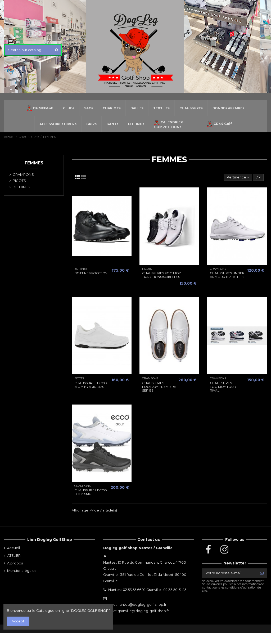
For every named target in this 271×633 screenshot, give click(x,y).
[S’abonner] (262, 573)
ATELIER (14, 555)
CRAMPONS (23, 174)
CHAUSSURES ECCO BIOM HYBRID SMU (90, 385)
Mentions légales (21, 570)
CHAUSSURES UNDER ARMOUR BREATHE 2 (227, 275)
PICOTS (19, 180)
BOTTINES (21, 187)
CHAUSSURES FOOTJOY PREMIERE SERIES (159, 387)
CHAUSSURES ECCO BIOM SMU (90, 492)
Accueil (13, 548)
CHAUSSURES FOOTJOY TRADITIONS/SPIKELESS (161, 275)
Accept (18, 621)
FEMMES (34, 162)
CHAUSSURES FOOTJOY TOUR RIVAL (223, 387)
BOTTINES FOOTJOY (90, 273)
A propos (15, 563)
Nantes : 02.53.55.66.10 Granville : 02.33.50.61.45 (147, 589)
